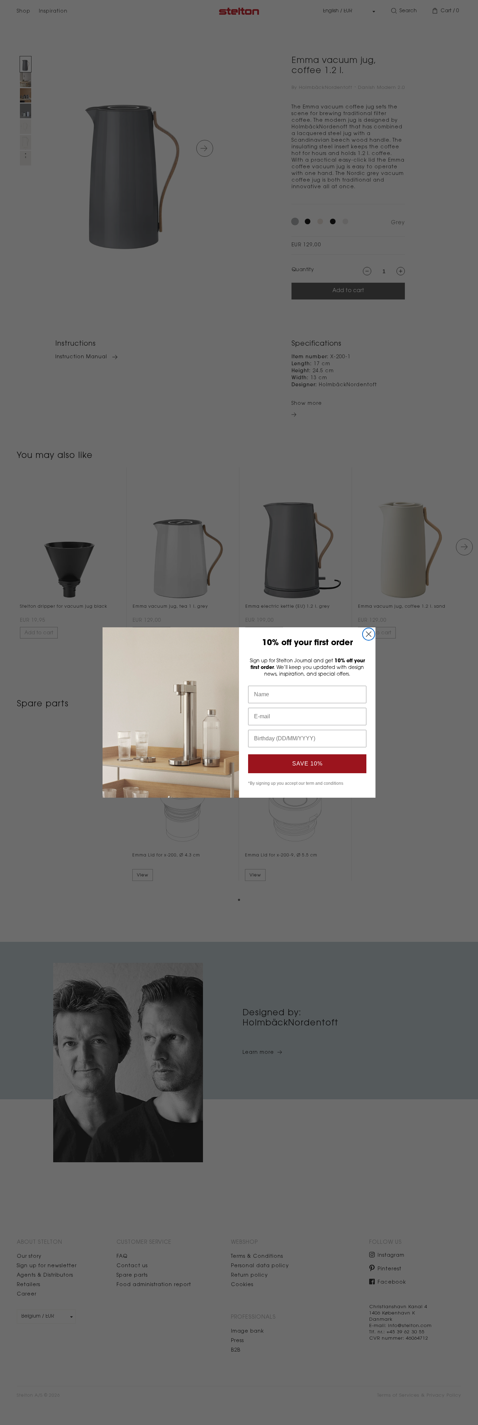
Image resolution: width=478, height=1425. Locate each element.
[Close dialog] (369, 634)
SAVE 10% (307, 764)
